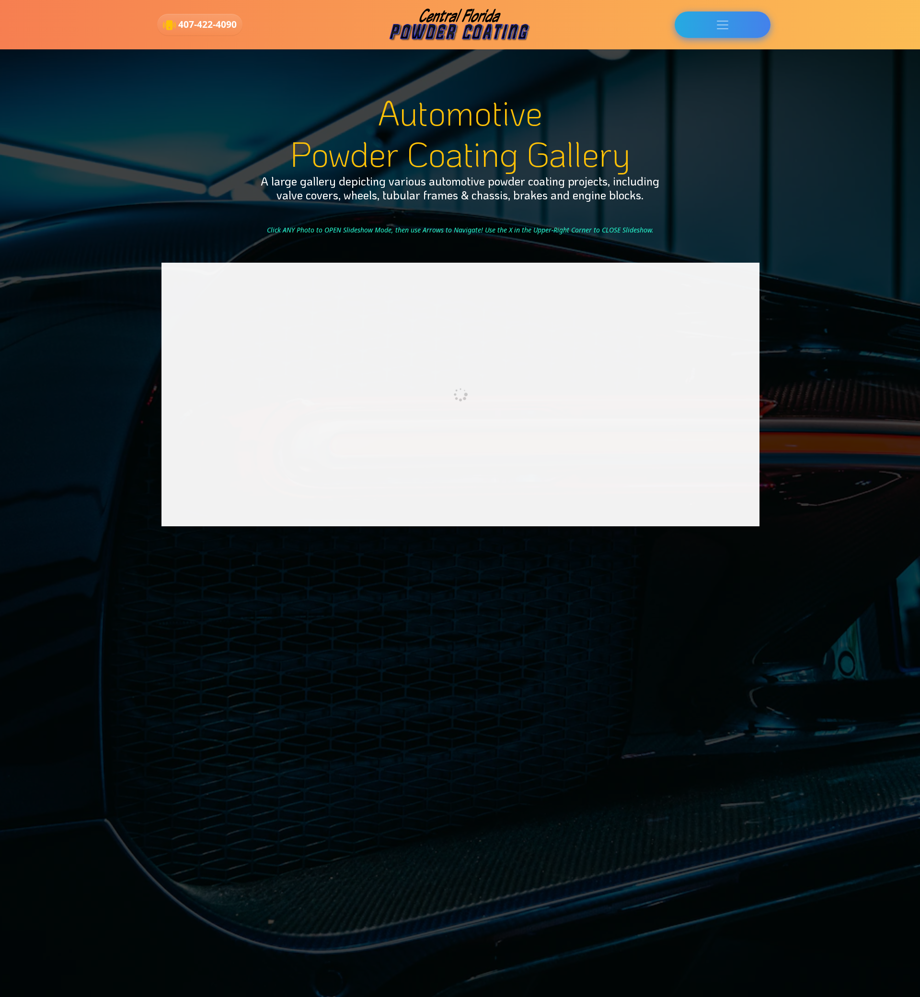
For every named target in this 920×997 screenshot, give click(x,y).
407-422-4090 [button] (206, 24)
